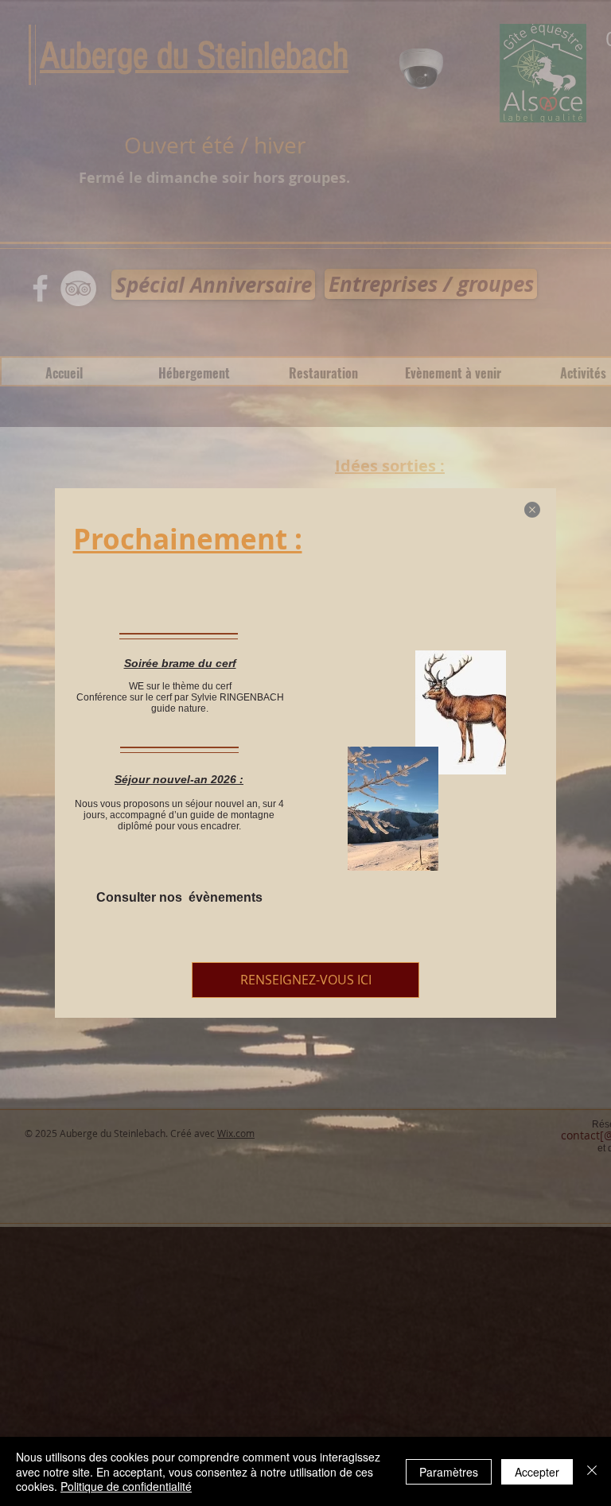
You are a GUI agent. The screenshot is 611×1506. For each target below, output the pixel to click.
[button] (532, 510)
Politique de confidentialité (126, 1486)
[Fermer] (591, 1471)
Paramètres (448, 1472)
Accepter (537, 1472)
